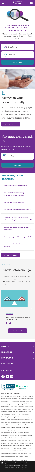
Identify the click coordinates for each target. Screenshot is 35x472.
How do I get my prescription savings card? (16, 237)
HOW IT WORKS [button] (7, 358)
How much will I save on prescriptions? (15, 202)
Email (13, 155)
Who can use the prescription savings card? (16, 209)
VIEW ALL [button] (16, 330)
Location (11, 54)
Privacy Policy (8, 465)
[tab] (17, 185)
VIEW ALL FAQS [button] (10, 255)
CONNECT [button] (5, 346)
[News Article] (14, 298)
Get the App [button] (10, 124)
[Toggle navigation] (3, 3)
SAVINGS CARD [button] (7, 364)
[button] (3, 309)
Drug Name (12, 46)
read (9, 323)
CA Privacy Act (23, 465)
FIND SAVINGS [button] (6, 352)
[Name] (3, 376)
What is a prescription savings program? (15, 185)
